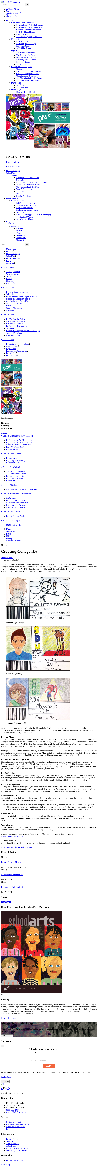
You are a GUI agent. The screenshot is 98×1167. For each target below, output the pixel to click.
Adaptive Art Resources (26, 205)
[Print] (12, 902)
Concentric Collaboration (12, 875)
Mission (19, 228)
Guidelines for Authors (15, 1127)
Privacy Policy (12, 1139)
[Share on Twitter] (4, 902)
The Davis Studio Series (26, 55)
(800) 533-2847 (12, 1110)
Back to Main (8, 267)
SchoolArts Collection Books (28, 184)
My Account (13, 14)
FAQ (8, 1129)
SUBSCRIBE (7, 1036)
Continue (5, 1081)
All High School (23, 64)
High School (16, 50)
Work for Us (21, 238)
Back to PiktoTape (10, 485)
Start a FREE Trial (13, 525)
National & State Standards (17, 1148)
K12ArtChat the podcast (26, 203)
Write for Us (21, 235)
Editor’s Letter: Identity (11, 862)
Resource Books (23, 34)
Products (9, 251)
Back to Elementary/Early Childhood (17, 436)
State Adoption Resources (16, 1150)
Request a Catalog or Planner (18, 1124)
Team (18, 233)
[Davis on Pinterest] (9, 1088)
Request (4, 433)
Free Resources (17, 201)
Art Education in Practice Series (29, 78)
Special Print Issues (24, 196)
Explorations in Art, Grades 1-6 (29, 27)
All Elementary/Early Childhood (29, 37)
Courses (19, 69)
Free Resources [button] (12, 198)
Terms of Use (11, 1141)
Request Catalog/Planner (18, 11)
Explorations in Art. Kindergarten (19, 440)
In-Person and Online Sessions (28, 71)
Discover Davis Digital (25, 92)
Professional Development (21, 67)
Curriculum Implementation (27, 73)
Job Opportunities (13, 272)
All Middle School (23, 48)
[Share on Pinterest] (6, 902)
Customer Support (13, 1122)
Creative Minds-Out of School (28, 30)
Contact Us (12, 16)
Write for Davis (12, 274)
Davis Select (16, 83)
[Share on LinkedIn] (8, 902)
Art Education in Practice (16, 507)
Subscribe (20, 180)
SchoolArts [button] (10, 173)
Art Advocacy (11, 1146)
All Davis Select (22, 87)
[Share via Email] (10, 902)
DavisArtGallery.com (14, 1160)
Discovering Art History (26, 57)
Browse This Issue (8, 1018)
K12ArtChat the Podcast (16, 319)
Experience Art (22, 41)
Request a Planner (13, 166)
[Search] (27, 244)
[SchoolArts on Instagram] (6, 1088)
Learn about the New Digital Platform (31, 182)
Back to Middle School (11, 454)
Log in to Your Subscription (27, 177)
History (19, 231)
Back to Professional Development (16, 494)
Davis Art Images (13, 171)
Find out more (6, 1077)
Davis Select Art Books (15, 516)
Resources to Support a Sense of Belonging (33, 214)
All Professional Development (28, 80)
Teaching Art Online (24, 217)
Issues (18, 194)
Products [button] (9, 20)
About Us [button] (10, 224)
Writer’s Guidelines (14, 303)
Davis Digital (13, 9)
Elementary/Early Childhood (22, 23)
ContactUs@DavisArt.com (17, 1112)
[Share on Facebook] (2, 902)
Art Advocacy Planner (25, 219)
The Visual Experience (25, 53)
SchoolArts (15, 175)
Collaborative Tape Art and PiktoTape (21, 489)
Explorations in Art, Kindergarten (29, 25)
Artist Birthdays (12, 1144)
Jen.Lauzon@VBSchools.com (13, 836)
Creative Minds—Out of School (19, 445)
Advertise (20, 191)
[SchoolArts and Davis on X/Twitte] (4, 1088)
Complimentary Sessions (26, 76)
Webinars (20, 212)
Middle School (17, 39)
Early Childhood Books (25, 32)
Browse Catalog (12, 162)
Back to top (5, 1165)
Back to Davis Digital (11, 520)
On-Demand (11, 498)
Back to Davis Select (11, 512)
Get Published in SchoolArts (27, 187)
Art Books (20, 85)
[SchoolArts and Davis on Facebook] (2, 1088)
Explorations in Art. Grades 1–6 (19, 442)
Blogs (8, 221)
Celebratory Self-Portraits (12, 887)
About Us (15, 226)
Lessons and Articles (24, 208)
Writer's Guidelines (24, 189)
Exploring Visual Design (26, 43)
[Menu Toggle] (20, 2)
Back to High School (11, 467)
